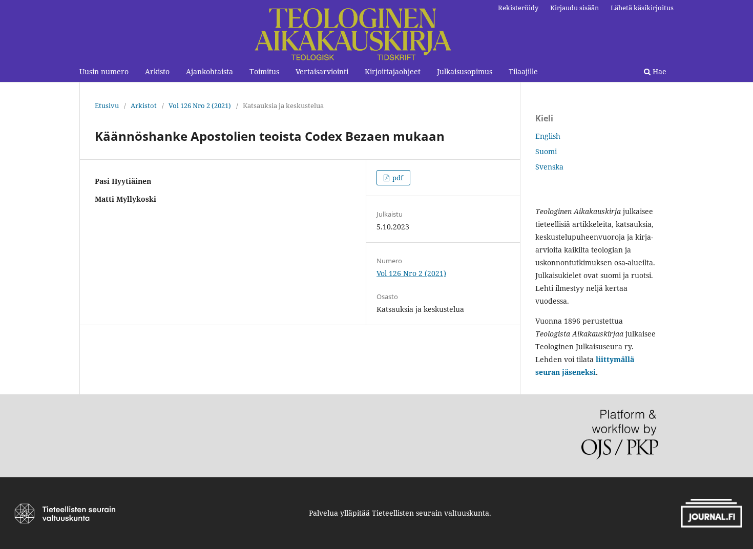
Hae (658, 71)
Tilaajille (523, 71)
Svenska (549, 167)
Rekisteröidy (518, 7)
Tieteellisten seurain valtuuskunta (430, 513)
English (547, 136)
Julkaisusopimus (464, 71)
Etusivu (107, 105)
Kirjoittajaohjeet (393, 71)
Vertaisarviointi (322, 71)
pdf (397, 177)
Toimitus (264, 71)
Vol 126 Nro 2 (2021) (200, 105)
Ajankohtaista (209, 71)
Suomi (546, 151)
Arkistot (144, 105)
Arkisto (157, 71)
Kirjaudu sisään (574, 7)
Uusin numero (104, 71)
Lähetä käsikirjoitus (642, 7)
